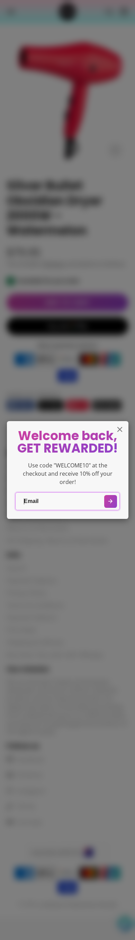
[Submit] (110, 501)
